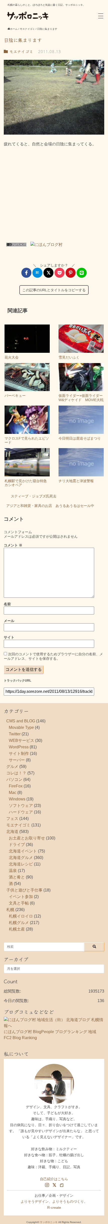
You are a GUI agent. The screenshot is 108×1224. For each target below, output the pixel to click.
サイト (9, 637)
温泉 (13, 870)
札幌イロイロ (21, 916)
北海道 (12, 831)
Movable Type (21, 727)
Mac (12, 792)
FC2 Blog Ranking (20, 1038)
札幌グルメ (19, 923)
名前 (7, 604)
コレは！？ (16, 773)
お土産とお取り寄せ (27, 838)
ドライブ (17, 844)
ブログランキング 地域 (75, 1032)
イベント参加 (21, 896)
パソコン (14, 779)
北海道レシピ (21, 864)
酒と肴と (17, 877)
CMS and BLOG (20, 721)
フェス (12, 818)
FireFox (16, 786)
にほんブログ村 (18, 1032)
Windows (17, 799)
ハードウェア (21, 812)
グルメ (12, 766)
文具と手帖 (19, 903)
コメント (13, 545)
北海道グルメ (21, 857)
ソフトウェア (21, 805)
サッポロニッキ (49, 1222)
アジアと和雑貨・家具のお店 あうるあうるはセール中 (50, 506)
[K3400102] (54, 97)
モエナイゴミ (20, 51)
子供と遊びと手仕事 (24, 890)
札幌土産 (17, 929)
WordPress (19, 747)
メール (9, 621)
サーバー (17, 760)
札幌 (10, 909)
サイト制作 (19, 753)
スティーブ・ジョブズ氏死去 (34, 496)
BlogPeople (43, 1032)
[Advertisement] (54, 196)
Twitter (15, 734)
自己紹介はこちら (54, 1179)
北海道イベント (23, 851)
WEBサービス (21, 740)
